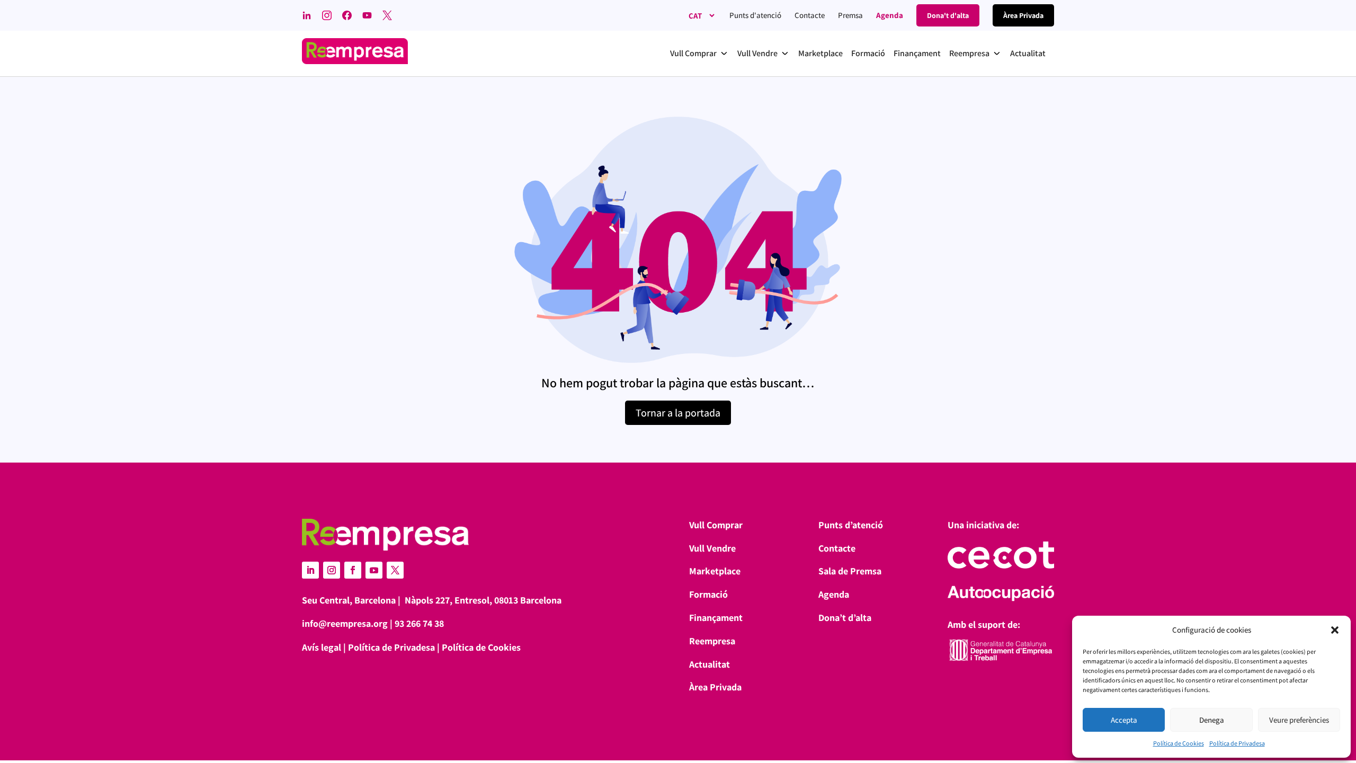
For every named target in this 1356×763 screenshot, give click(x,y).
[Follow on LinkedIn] (310, 570)
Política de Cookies (1178, 743)
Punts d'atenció (755, 15)
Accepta (1124, 720)
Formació (708, 594)
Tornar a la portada (678, 413)
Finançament (716, 617)
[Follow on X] (395, 570)
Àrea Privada (715, 687)
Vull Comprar (716, 525)
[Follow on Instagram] (331, 570)
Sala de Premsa (849, 571)
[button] (1335, 630)
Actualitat (709, 664)
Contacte (810, 15)
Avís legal (321, 647)
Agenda (889, 15)
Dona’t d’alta (844, 617)
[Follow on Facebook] (352, 570)
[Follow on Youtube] (373, 570)
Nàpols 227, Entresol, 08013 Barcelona (483, 600)
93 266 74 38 (419, 623)
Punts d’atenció (850, 525)
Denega (1211, 720)
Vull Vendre (712, 548)
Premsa (850, 15)
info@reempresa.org (345, 623)
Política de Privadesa (1237, 743)
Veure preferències (1299, 720)
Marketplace (715, 571)
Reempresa (712, 641)
